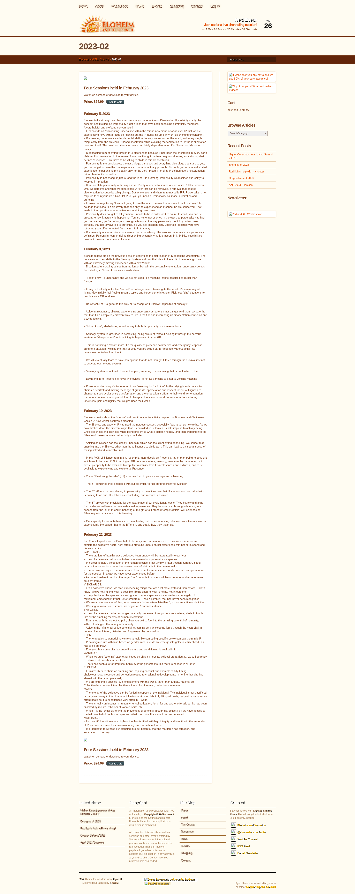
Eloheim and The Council (94, 59)
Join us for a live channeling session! (230, 25)
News (140, 6)
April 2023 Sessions (241, 184)
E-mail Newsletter (247, 853)
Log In (215, 6)
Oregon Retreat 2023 (241, 178)
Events (157, 6)
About (99, 6)
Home (83, 6)
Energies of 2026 (239, 164)
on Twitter (251, 832)
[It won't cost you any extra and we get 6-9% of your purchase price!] (251, 78)
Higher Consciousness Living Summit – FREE (251, 156)
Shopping (177, 6)
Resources (120, 6)
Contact (197, 6)
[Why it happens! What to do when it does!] (251, 89)
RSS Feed (243, 846)
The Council (188, 824)
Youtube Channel (247, 839)
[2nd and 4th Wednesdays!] (246, 214)
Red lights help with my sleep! (247, 171)
